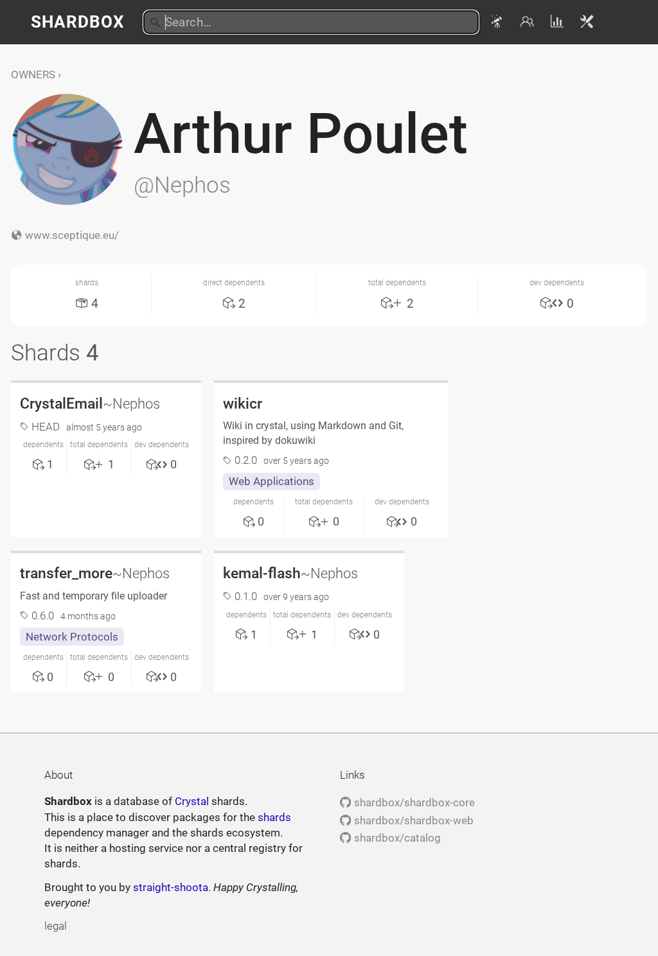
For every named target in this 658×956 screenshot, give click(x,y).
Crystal (192, 801)
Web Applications (271, 481)
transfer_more (95, 573)
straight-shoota (170, 887)
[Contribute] (587, 21)
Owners (33, 74)
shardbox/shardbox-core (412, 802)
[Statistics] (559, 21)
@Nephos (182, 185)
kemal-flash (290, 573)
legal (55, 925)
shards (274, 817)
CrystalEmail (90, 403)
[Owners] (529, 21)
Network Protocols (72, 636)
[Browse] (499, 21)
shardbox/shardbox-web (412, 820)
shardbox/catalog (395, 837)
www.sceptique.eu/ (70, 235)
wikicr (242, 403)
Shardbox (78, 21)
